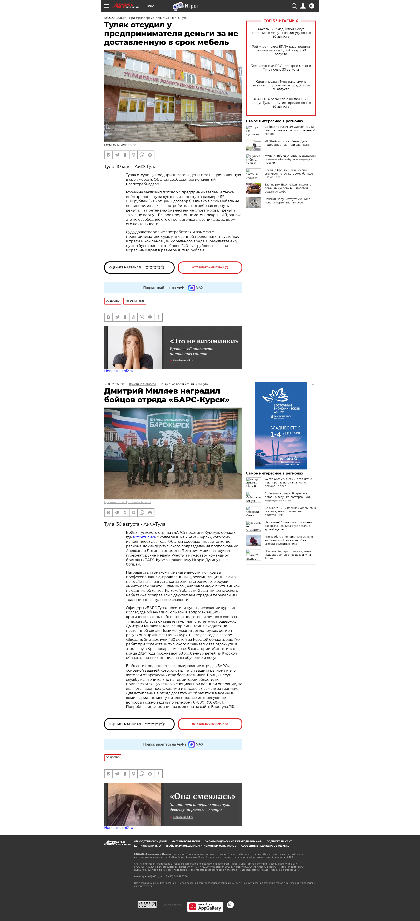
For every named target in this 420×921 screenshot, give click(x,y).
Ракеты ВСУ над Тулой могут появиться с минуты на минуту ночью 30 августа (281, 33)
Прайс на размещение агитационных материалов (201, 845)
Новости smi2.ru (118, 371)
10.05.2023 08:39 (115, 17)
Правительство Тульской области (127, 502)
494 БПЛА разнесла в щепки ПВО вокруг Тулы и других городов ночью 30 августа (281, 103)
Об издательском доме (150, 841)
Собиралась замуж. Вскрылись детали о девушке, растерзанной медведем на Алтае (287, 497)
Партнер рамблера (171, 904)
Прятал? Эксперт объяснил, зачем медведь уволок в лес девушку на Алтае (288, 555)
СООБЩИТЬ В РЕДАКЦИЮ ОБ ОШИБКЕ (265, 845)
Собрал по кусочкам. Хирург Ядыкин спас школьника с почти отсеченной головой (290, 130)
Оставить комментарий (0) (210, 267)
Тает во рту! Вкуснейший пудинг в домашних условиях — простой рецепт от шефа (288, 188)
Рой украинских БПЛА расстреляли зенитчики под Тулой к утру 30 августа (281, 50)
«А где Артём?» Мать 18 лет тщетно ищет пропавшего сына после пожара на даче (288, 482)
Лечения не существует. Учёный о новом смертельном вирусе (287, 200)
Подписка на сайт (279, 841)
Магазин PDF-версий (186, 841)
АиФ (133, 144)
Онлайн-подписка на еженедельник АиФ (233, 841)
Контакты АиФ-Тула (147, 845)
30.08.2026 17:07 (115, 384)
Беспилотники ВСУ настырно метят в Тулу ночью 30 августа (281, 68)
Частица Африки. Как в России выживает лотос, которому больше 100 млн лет (289, 173)
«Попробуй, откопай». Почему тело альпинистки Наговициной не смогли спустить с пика (289, 540)
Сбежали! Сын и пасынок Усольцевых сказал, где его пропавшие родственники (290, 511)
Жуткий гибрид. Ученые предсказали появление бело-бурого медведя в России (290, 159)
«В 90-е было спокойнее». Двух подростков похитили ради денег (288, 143)
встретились (144, 537)
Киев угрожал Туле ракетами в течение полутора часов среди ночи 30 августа (280, 85)
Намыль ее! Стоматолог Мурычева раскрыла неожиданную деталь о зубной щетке (288, 526)
